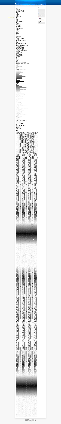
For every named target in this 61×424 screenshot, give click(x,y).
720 (16, 147)
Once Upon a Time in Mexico (18, 71)
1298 (25, 161)
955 (20, 152)
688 (29, 146)
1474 (21, 166)
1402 (21, 164)
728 (23, 147)
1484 (33, 166)
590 (23, 144)
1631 (36, 170)
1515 (27, 167)
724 (19, 147)
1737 (34, 173)
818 (21, 149)
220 (21, 136)
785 (34, 148)
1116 (28, 156)
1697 (29, 172)
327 (36, 138)
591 (24, 144)
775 (24, 148)
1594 (35, 169)
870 (27, 150)
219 (20, 136)
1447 (31, 165)
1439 (22, 165)
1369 (24, 163)
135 (28, 134)
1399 (17, 164)
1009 (30, 153)
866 (23, 150)
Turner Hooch (17, 58)
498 (23, 142)
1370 (25, 163)
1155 (30, 157)
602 (35, 144)
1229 (29, 159)
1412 (33, 164)
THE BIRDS (17, 13)
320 (29, 138)
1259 (22, 160)
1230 (30, 159)
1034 (17, 154)
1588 (28, 169)
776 (25, 148)
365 (28, 139)
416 (33, 140)
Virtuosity (16, 84)
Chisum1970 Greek (17, 33)
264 (19, 137)
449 (20, 141)
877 (34, 150)
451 (22, 141)
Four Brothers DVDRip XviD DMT (19, 66)
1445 (29, 165)
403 (20, 140)
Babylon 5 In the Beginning (18, 26)
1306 (35, 161)
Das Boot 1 (17, 130)
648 (35, 145)
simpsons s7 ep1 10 (17, 39)
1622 (25, 170)
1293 (19, 161)
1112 (24, 156)
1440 (23, 165)
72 (19, 133)
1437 (19, 165)
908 (19, 151)
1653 (19, 171)
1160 (36, 157)
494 (19, 142)
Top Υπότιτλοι (34, 4)
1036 (19, 154)
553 (32, 143)
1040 (24, 154)
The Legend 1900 (17, 57)
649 (36, 145)
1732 (28, 173)
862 (19, 150)
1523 (36, 167)
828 (31, 149)
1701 (34, 172)
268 (23, 137)
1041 (25, 154)
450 (21, 141)
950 (16, 152)
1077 (25, 155)
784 (33, 148)
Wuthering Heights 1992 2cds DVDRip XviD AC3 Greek (21, 69)
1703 (36, 172)
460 (31, 141)
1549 (24, 168)
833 (36, 149)
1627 (31, 170)
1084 (34, 155)
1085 (35, 155)
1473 (19, 166)
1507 (17, 167)
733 (28, 147)
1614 (16, 170)
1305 (34, 161)
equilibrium (17, 101)
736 (31, 147)
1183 (18, 158)
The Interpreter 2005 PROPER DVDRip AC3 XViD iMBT (21, 62)
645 (32, 145)
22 (28, 132)
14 (22, 132)
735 (30, 147)
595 (28, 144)
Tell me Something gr (18, 70)
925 (36, 151)
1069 (16, 155)
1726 (21, 173)
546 (25, 143)
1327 (17, 162)
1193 (30, 158)
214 (16, 136)
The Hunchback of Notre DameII (19, 128)
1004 (24, 153)
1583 (22, 169)
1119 (32, 156)
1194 (31, 158)
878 (35, 150)
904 (16, 151)
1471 (17, 166)
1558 (35, 168)
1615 (17, 170)
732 (27, 147)
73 (20, 133)
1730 (25, 173)
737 (32, 147)
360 (23, 139)
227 (28, 136)
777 (26, 148)
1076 (24, 155)
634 (21, 145)
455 (26, 141)
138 (31, 134)
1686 (16, 172)
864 (21, 150)
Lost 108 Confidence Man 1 (18, 25)
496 (21, 142)
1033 (16, 154)
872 (29, 150)
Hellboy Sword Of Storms (18, 122)
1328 (18, 162)
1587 (27, 169)
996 (16, 153)
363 (26, 139)
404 (21, 140)
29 (33, 132)
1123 (36, 156)
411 (28, 140)
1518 (30, 167)
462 (33, 141)
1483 (31, 166)
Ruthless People (17, 23)
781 (30, 148)
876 (33, 150)
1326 (16, 162)
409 (26, 140)
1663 (31, 171)
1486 (35, 166)
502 (27, 142)
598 (31, 144)
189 (36, 135)
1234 (35, 159)
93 (34, 133)
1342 (35, 162)
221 (22, 136)
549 (28, 143)
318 (27, 138)
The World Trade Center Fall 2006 (19, 75)
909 (20, 151)
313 (22, 138)
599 (32, 144)
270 (25, 137)
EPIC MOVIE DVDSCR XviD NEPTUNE (19, 113)
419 (36, 140)
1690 (21, 172)
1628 (33, 170)
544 (23, 143)
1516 (28, 167)
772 (21, 148)
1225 (24, 159)
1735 (31, 173)
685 (26, 146)
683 (24, 146)
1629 (34, 170)
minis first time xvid (17, 61)
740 (35, 147)
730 (25, 147)
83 (27, 133)
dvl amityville (17, 65)
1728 (23, 173)
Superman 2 (17, 129)
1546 (21, 168)
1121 (34, 156)
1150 (24, 157)
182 (29, 135)
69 (17, 133)
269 (24, 137)
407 (24, 140)
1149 (23, 157)
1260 (23, 160)
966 (31, 152)
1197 (34, 158)
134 (27, 134)
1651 (17, 171)
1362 (16, 163)
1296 (23, 161)
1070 (17, 155)
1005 (26, 153)
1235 (36, 159)
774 (23, 148)
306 (16, 138)
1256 (18, 160)
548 (27, 143)
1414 (35, 164)
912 (23, 151)
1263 (27, 160)
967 (32, 152)
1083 (33, 155)
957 (22, 152)
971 (36, 152)
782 (31, 148)
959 (24, 152)
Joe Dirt (16, 27)
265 (20, 137)
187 (34, 135)
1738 (35, 173)
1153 (27, 157)
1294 (21, 161)
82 (26, 133)
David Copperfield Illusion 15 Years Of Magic (20, 48)
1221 (19, 159)
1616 (18, 170)
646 (33, 145)
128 (21, 134)
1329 (19, 162)
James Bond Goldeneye (18, 131)
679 (20, 146)
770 (19, 148)
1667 (36, 171)
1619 (22, 170)
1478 (25, 166)
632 (19, 145)
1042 (27, 154)
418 (35, 140)
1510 (21, 167)
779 (28, 148)
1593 (34, 169)
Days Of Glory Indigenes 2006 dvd (19, 77)
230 (31, 136)
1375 (31, 163)
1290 (16, 161)
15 (23, 132)
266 (21, 137)
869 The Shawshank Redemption (19, 116)
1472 (18, 166)
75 (21, 133)
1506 (16, 167)
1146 (19, 157)
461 (32, 141)
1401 (19, 164)
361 (24, 139)
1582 (21, 169)
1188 (24, 158)
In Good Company (17, 119)
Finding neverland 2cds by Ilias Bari (19, 121)
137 (30, 134)
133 (26, 134)
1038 (22, 154)
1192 (29, 158)
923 (34, 151)
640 (27, 145)
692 (33, 146)
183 (30, 135)
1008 (29, 153)
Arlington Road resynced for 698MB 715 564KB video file (21, 120)
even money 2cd (17, 59)
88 (30, 133)
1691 (22, 172)
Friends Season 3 (17, 100)
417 (34, 140)
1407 (27, 164)
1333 (24, 162)
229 (30, 136)
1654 (21, 171)
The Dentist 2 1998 (17, 14)
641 (28, 145)
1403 (22, 164)
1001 (21, 153)
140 (33, 134)
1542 (16, 168)
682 (23, 146)
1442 (25, 165)
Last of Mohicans (17, 64)
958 (23, 152)
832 (35, 149)
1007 (28, 153)
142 (35, 134)
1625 (29, 170)
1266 (30, 160)
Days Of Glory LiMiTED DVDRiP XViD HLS (20, 21)
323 (32, 138)
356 (19, 139)
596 (29, 144)
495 (20, 142)
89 (31, 133)
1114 (26, 156)
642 (29, 145)
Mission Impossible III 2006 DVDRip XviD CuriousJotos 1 (21, 43)
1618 (21, 170)
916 (27, 151)
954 (19, 152)
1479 (27, 166)
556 (35, 143)
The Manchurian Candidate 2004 (19, 92)
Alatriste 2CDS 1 (17, 85)
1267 (31, 160)
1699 (31, 172)
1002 (22, 153)
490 (16, 142)
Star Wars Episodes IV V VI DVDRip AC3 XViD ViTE (20, 125)
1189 (25, 158)
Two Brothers (17, 12)
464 (35, 141)
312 (21, 138)
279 (34, 137)
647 (34, 145)
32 (35, 132)
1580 (18, 169)
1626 (30, 170)
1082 (31, 155)
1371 (27, 163)
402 (19, 140)
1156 (31, 157)
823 (26, 149)
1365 (19, 163)
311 (20, 138)
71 (18, 133)
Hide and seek (17, 30)
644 (31, 145)
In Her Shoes (17, 18)
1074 (22, 155)
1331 (22, 162)
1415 (36, 164)
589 (22, 144)
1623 (27, 170)
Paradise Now (17, 44)
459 (30, 141)
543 (22, 143)
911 (22, 151)
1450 (35, 165)
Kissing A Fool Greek (18, 56)
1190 (26, 158)
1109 (20, 156)
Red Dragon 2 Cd (17, 111)
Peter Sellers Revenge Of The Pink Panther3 (20, 123)
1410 (30, 164)
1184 (19, 158)
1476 (23, 166)
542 (21, 143)
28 (32, 132)
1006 (27, 153)
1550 (25, 168)
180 (27, 135)
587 (20, 144)
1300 (28, 161)
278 (33, 137)
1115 (27, 156)
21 (27, 132)
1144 (17, 157)
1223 (22, 159)
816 (19, 149)
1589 (29, 169)
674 (16, 146)
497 (22, 142)
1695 (27, 172)
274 (29, 137)
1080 (29, 155)
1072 (19, 155)
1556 (33, 168)
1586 (25, 169)
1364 (18, 163)
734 (29, 147)
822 (25, 149)
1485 (34, 166)
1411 (31, 164)
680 (21, 146)
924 (35, 151)
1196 (33, 158)
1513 (24, 167)
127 (20, 134)
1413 (34, 164)
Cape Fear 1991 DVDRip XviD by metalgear (20, 49)
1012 (34, 153)
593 (26, 144)
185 (32, 135)
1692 (23, 172)
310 (19, 138)
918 (29, 151)
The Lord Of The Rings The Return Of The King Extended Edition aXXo (22, 63)
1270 (35, 160)
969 (34, 152)
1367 (22, 163)
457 (28, 141)
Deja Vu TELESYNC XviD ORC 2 (19, 52)
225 (26, 136)
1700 (33, 172)
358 (21, 139)
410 (27, 140)
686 (27, 146)
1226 (25, 159)
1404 (23, 164)
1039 (23, 154)
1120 (33, 156)
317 (26, 138)
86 (29, 133)
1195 (32, 158)
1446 (30, 165)
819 (22, 149)
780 (29, 148)
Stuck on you (17, 32)
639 (26, 145)
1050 (36, 154)
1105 (16, 156)
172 (19, 135)
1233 (34, 159)
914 (25, 151)
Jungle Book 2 (17, 83)
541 (20, 143)
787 (36, 148)
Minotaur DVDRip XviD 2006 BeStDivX (19, 96)
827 (30, 149)
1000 (20, 153)
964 (29, 152)
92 (33, 133)
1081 (30, 155)
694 (35, 146)
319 (28, 138)
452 (23, 141)
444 (16, 141)
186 (33, 135)
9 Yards (16, 68)
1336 (28, 162)
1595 (36, 169)
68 (16, 133)
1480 (28, 166)
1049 (35, 154)
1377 (34, 163)
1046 (31, 154)
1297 (24, 161)
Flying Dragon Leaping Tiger (18, 16)
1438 (21, 165)
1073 (21, 155)
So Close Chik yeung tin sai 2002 (19, 86)
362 (25, 139)
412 (29, 140)
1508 (18, 167)
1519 (31, 167)
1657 (24, 171)
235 (36, 136)
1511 (22, 167)
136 (29, 134)
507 (32, 142)
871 (28, 150)
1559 (36, 168)
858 (16, 150)
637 (24, 145)
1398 (16, 164)
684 (25, 146)
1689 (19, 172)
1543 (17, 168)
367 (30, 139)
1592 (33, 169)
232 (33, 136)
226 (27, 136)
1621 (24, 170)
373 (36, 139)
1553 (29, 168)
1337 (29, 162)
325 (34, 138)
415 (32, 140)
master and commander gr (18, 36)
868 (25, 150)
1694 (25, 172)
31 (34, 132)
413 (30, 140)
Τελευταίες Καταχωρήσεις (40, 4)
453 (24, 141)
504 (29, 142)
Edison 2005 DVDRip (18, 90)
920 (31, 151)
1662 (30, 171)
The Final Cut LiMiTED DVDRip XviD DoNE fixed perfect (21, 87)
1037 (21, 154)
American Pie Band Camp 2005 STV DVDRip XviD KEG (21, 40)
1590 (30, 169)
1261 (24, 160)
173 (20, 135)
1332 (23, 162)
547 (26, 143)
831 (34, 149)
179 (26, 135)
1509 (19, 167)
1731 (27, 173)
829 (32, 149)
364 (27, 139)
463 (34, 141)
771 (20, 148)
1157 (32, 157)
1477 (24, 166)
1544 (18, 168)
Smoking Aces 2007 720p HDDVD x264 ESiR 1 (20, 94)
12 (21, 132)
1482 (30, 166)
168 (16, 135)
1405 (24, 164)
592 (25, 144)
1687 (17, 172)
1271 (36, 160)
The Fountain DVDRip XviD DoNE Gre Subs (20, 11)
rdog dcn (16, 98)
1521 (34, 167)
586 (19, 144)
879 (36, 150)
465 (36, 141)
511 (36, 142)
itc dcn (16, 41)
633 (20, 145)
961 (26, 152)
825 (28, 149)
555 (34, 143)
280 (35, 137)
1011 (33, 153)
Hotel (16, 34)
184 (31, 135)
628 (16, 145)
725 (20, 147)
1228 (28, 159)
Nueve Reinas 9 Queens (18, 37)
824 (27, 149)
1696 (28, 172)
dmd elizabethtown (17, 115)
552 (31, 143)
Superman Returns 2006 (18, 9)
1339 (31, 162)
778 (27, 148)
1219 (17, 159)
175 (22, 135)
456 (27, 141)
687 (28, 146)
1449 (34, 165)
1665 (34, 171)
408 (25, 140)
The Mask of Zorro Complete (18, 95)
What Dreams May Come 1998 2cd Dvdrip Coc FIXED (21, 89)
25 (30, 132)
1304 (33, 161)
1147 (20, 157)
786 (35, 148)
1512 (23, 167)
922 (33, 151)
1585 (24, 169)
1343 (36, 162)
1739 (36, 173)
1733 (29, 173)
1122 (35, 156)
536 (16, 143)
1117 (29, 156)
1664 (33, 171)
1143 (16, 157)
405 (22, 140)
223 (24, 136)
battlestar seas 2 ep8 (18, 80)
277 (32, 137)
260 (16, 137)
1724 (18, 173)
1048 (34, 154)
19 (26, 132)
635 (22, 145)
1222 (21, 159)
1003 (23, 153)
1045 (30, 154)
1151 (25, 157)
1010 (32, 153)
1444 (28, 165)
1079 (28, 155)
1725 (19, 173)
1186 (22, 158)
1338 (30, 162)
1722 (16, 173)
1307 (36, 161)
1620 (23, 170)
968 (33, 152)
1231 (31, 159)
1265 (29, 160)
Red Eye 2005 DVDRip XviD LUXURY (19, 72)
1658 (25, 171)
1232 (33, 159)
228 (29, 136)
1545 (19, 168)
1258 (21, 160)
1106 (17, 156)
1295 (22, 161)
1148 (22, 157)
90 (32, 133)
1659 (27, 171)
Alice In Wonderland (17, 82)
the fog (16, 79)
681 (22, 146)
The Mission (17, 102)
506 (31, 142)
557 (36, 143)
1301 (29, 161)
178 (25, 135)
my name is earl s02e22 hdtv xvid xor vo (19, 28)
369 (32, 139)
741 (36, 147)
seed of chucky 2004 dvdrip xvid (19, 109)
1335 (27, 162)
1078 (27, 155)
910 (21, 151)
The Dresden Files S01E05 (18, 127)
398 (16, 140)
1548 (23, 168)
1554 (30, 168)
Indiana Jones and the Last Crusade (19, 55)
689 (30, 146)
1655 (22, 171)
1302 (30, 161)
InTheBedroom (17, 15)
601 (34, 144)
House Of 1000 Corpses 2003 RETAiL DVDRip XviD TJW (21, 108)
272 (27, 137)
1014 (36, 153)
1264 (28, 160)
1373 (29, 163)
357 (20, 139)
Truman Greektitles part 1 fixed (18, 117)
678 (19, 146)
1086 (36, 155)
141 (34, 134)
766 (16, 148)
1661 (29, 171)
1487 (36, 166)
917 (28, 151)
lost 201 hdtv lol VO (17, 74)
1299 (27, 161)
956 (21, 152)
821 (24, 149)
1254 (16, 160)
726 (21, 147)
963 (28, 152)
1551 (27, 168)
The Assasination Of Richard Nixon (19, 78)
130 (23, 134)
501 (26, 142)
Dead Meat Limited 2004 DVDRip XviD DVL (20, 81)
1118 (31, 156)
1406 (25, 164)
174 (21, 135)
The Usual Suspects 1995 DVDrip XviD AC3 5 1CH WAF (21, 114)
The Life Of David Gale (18, 88)
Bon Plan (16, 22)
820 (23, 149)
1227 (27, 159)
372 (35, 139)
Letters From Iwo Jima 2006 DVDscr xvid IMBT (20, 10)
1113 (25, 156)
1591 (31, 169)
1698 (30, 172)
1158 (33, 157)
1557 (34, 168)
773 (22, 148)
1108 (19, 156)
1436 (18, 165)
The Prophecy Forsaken (18, 110)
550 (29, 143)
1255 (17, 160)
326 (35, 138)
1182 (17, 158)
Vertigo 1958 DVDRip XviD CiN (19, 54)
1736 (33, 173)
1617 (19, 170)
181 (28, 135)
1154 (29, 157)
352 (16, 139)
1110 (22, 156)
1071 (18, 155)
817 (20, 149)
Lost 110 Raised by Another (18, 106)
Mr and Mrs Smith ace (18, 91)
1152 (26, 157)
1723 (17, 173)
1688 (18, 172)
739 (34, 147)
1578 (16, 169)
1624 (28, 170)
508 (33, 142)
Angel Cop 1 (17, 8)
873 (30, 150)
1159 (34, 157)
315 (24, 138)
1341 (34, 162)
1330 (21, 162)
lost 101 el (17, 20)
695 (36, 146)
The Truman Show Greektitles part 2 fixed (19, 46)
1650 (16, 171)
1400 (18, 164)
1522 (35, 167)
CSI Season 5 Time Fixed (18, 73)
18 (25, 132)
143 (36, 134)
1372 (28, 163)
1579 (17, 169)
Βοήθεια (44, 4)
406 (23, 140)
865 (22, 150)
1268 (33, 160)
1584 (23, 169)
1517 (29, 167)
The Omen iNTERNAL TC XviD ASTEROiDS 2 (20, 105)
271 (26, 137)
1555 (31, 168)
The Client (17, 42)
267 (22, 137)
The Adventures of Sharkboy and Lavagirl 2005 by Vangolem (21, 50)
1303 (31, 161)
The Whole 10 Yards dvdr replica (19, 126)
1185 (20, 158)
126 (19, 134)
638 (25, 145)
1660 (28, 171)
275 (30, 137)
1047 (33, 154)
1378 (35, 163)
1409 (29, 164)
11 (20, 132)
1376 (33, 163)
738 (33, 147)
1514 (25, 167)
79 (24, 133)
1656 (23, 171)
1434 (16, 165)
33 (36, 132)
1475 (22, 166)
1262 (25, 160)
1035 (18, 154)
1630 (35, 170)
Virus (16, 97)
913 (24, 151)
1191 (27, 158)
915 (26, 151)
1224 (23, 159)
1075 (23, 155)
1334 (25, 162)
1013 (35, 153)
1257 (19, 160)
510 (35, 142)
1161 (37, 157)
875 (32, 150)
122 (16, 134)
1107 (18, 156)
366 (29, 139)
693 (34, 146)
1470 (16, 166)
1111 (23, 156)
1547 (22, 168)
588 (21, 144)
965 (30, 152)
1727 (22, 173)
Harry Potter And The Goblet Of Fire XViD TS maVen (20, 76)
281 (36, 137)
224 (25, 136)
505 (30, 142)
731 (26, 147)
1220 (18, 159)
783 (32, 148)
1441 (24, 165)
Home (28, 4)
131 (24, 134)
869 (26, 150)
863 (20, 150)
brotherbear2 (17, 17)
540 (19, 143)
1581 (19, 169)
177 (24, 135)
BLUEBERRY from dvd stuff (18, 24)
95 (35, 133)
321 (30, 138)
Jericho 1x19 (17, 60)
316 (25, 138)
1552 (28, 168)
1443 (27, 165)
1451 (36, 165)
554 (33, 143)
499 (24, 142)
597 (30, 144)
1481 (29, 166)
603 (36, 144)
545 (24, 143)
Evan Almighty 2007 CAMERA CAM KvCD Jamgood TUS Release (22, 45)
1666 (35, 171)
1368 (23, 163)
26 (31, 132)
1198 (36, 158)
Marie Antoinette (17, 53)
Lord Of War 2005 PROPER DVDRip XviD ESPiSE (20, 38)
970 (35, 152)
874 (31, 150)
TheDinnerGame (17, 124)
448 (19, 141)
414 (31, 140)
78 (23, 133)
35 (37, 132)
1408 (28, 164)
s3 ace (16, 35)
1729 (24, 173)
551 (30, 143)
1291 (17, 161)
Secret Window (17, 107)
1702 (35, 172)
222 (23, 136)
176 (23, 135)
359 (22, 139)
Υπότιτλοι (31, 4)
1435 (17, 165)
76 (22, 133)
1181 (16, 158)
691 (32, 146)
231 (32, 136)
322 (31, 138)
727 (22, 147)
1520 (33, 167)
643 (30, 145)
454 (25, 141)
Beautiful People (17, 29)
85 (28, 133)
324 (33, 138)
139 (32, 134)
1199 (37, 158)
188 (35, 135)
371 (34, 139)
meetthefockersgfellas (18, 51)
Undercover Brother (17, 19)
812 (16, 149)
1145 (18, 157)
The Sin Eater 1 (17, 99)
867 (24, 150)
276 (31, 137)
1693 (24, 172)
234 (35, 136)
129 (22, 134)
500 (25, 142)
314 (23, 138)
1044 (29, 154)
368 (31, 139)
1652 (18, 171)
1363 (17, 163)
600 (33, 144)
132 (25, 134)
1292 (18, 161)
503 (28, 142)
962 (27, 152)
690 (31, 146)
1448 (33, 165)
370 (33, 139)
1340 (33, 162)
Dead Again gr (17, 67)
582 (16, 144)
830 (33, 149)
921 (32, 151)
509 (34, 142)
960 (25, 152)
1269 (34, 160)
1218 (16, 159)
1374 (30, 163)
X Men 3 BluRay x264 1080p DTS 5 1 (19, 112)
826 (29, 149)
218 (19, 136)
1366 (21, 163)
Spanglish (17, 118)
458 (29, 141)
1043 (28, 154)
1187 (23, 158)
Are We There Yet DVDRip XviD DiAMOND (20, 47)
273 (28, 137)
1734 (30, 173)
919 (30, 151)
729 (24, 147)
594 (27, 144)
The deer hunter (17, 31)
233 (34, 136)
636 (23, 145)
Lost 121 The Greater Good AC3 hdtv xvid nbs (20, 93)
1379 (36, 163)
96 (36, 133)
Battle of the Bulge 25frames (18, 104)
